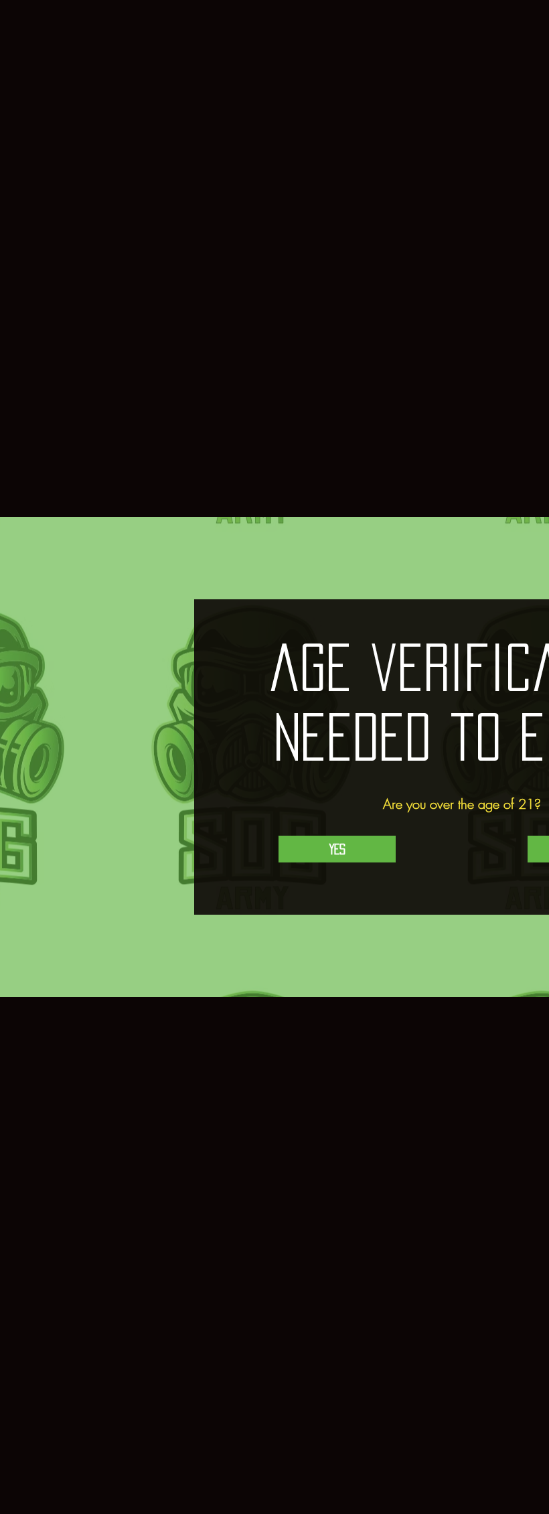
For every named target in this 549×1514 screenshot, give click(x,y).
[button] (337, 849)
